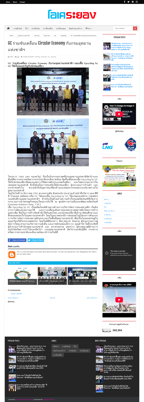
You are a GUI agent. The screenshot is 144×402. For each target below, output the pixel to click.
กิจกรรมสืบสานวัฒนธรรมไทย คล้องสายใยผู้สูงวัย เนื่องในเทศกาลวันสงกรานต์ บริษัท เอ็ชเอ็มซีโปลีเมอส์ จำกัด (118, 369)
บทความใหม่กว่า (13, 298)
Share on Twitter (37, 240)
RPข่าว (106, 199)
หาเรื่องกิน (107, 215)
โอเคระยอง (44, 56)
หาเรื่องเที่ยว (108, 222)
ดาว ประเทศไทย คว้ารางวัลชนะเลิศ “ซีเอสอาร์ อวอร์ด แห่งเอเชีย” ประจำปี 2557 (32, 387)
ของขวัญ (37, 56)
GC (49, 56)
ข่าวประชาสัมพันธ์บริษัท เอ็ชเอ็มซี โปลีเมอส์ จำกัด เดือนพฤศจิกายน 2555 (122, 77)
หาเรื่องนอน (108, 219)
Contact (22, 2)
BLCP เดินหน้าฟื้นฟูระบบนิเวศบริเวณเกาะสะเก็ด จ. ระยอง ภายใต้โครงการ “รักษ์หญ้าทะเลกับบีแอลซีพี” (31, 359)
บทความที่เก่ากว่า (92, 298)
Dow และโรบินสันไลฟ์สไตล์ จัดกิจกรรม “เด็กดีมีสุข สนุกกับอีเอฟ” (30, 376)
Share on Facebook (19, 240)
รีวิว (105, 207)
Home (8, 2)
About (15, 2)
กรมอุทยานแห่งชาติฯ (28, 56)
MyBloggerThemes (48, 399)
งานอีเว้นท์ (18, 28)
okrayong (53, 56)
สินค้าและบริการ (109, 211)
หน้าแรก (52, 298)
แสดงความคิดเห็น (16, 294)
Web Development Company (24, 399)
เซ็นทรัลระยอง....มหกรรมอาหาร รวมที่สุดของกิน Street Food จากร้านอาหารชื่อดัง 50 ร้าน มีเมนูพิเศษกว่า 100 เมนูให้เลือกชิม (31, 349)
